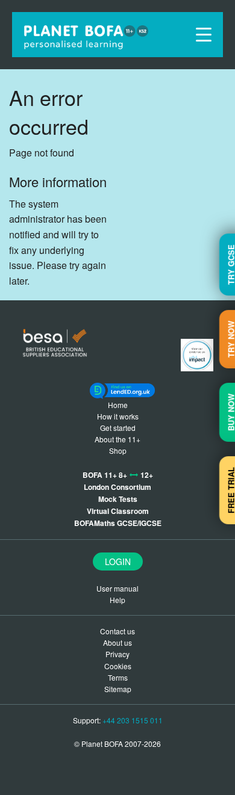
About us (117, 642)
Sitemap (117, 689)
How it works (118, 416)
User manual (117, 588)
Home (118, 405)
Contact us (117, 631)
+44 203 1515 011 (132, 720)
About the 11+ (117, 439)
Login (118, 561)
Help (117, 600)
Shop (118, 450)
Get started (118, 427)
